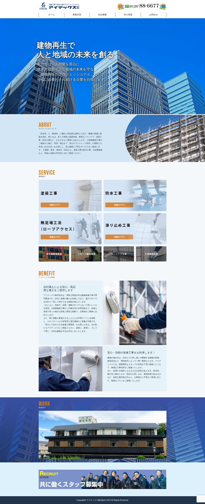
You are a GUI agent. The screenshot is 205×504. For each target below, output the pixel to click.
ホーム (51, 14)
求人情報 (128, 14)
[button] (100, 112)
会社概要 (102, 14)
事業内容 (77, 14)
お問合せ (153, 14)
